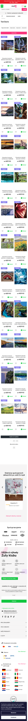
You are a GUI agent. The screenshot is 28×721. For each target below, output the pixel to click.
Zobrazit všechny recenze (12, 510)
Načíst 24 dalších (13, 431)
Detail (10, 68)
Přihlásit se (13, 596)
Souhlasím (13, 717)
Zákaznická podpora (10, 606)
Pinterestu (20, 539)
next (24, 482)
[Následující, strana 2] (13, 435)
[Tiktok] (14, 611)
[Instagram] (5, 611)
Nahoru (13, 442)
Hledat (23, 9)
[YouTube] (8, 611)
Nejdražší (18, 27)
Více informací (20, 646)
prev (3, 482)
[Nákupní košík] (24, 6)
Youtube (8, 539)
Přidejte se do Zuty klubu (9, 573)
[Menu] (2, 6)
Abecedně (3, 30)
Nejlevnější (12, 27)
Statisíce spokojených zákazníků (14, 13)
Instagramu (20, 537)
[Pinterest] (11, 611)
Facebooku (8, 537)
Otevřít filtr (13, 36)
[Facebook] (2, 611)
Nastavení (13, 712)
